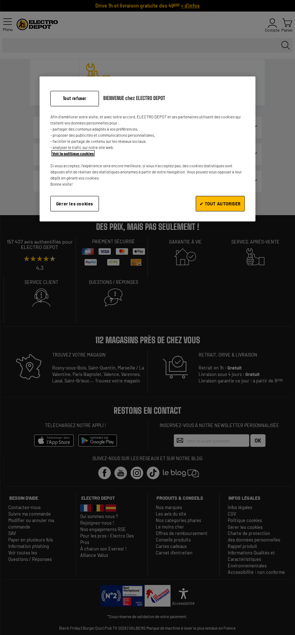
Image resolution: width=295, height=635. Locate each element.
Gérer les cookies (74, 203)
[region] (147, 148)
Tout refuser (74, 98)
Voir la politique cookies (73, 153)
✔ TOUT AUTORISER (220, 203)
